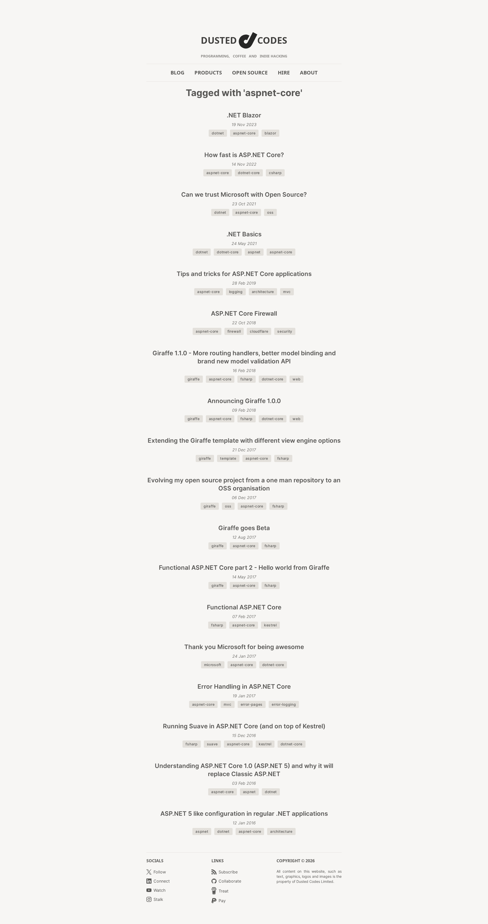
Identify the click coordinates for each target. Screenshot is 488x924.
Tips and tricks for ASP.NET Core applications (244, 274)
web (296, 379)
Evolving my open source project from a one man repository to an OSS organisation (244, 484)
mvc (287, 291)
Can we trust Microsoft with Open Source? (244, 194)
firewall (234, 331)
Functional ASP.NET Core (244, 607)
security (284, 331)
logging (236, 291)
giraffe (194, 379)
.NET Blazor (244, 115)
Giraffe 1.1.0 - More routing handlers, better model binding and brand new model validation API (244, 357)
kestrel (270, 625)
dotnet (218, 133)
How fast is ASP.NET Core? (244, 155)
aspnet (254, 252)
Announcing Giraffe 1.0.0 (244, 401)
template (228, 458)
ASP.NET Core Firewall (244, 313)
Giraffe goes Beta (244, 528)
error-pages (252, 704)
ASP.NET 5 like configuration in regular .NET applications (244, 813)
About (309, 72)
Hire (284, 72)
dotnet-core (249, 173)
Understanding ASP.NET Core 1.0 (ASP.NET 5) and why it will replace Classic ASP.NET (244, 770)
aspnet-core (244, 133)
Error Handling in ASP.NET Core (244, 686)
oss (270, 212)
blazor (270, 133)
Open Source (250, 72)
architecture (263, 291)
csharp (275, 173)
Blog (177, 72)
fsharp (246, 379)
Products (208, 72)
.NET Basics (244, 234)
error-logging (284, 704)
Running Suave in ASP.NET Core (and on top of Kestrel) (244, 726)
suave (212, 744)
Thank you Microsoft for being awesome (244, 647)
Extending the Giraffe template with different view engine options (244, 440)
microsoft (212, 665)
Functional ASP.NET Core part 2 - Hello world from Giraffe (244, 567)
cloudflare (259, 331)
